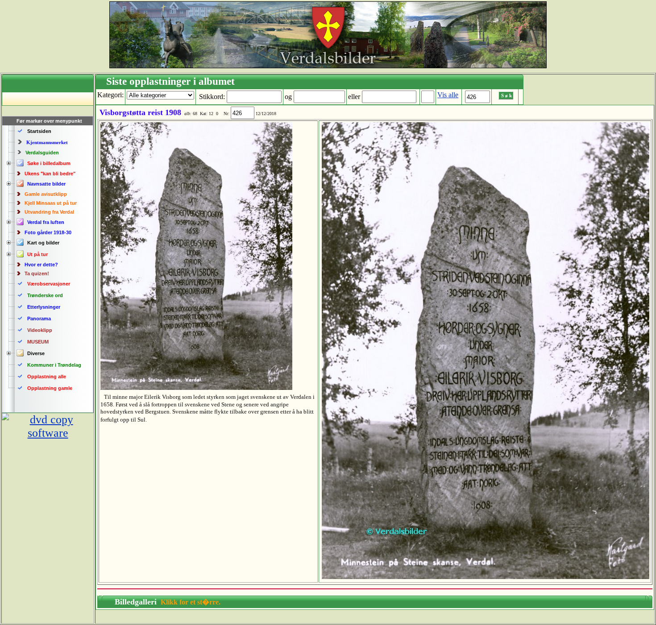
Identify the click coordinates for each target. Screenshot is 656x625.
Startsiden (39, 131)
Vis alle (447, 95)
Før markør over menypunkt (49, 121)
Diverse (36, 353)
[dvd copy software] (48, 432)
